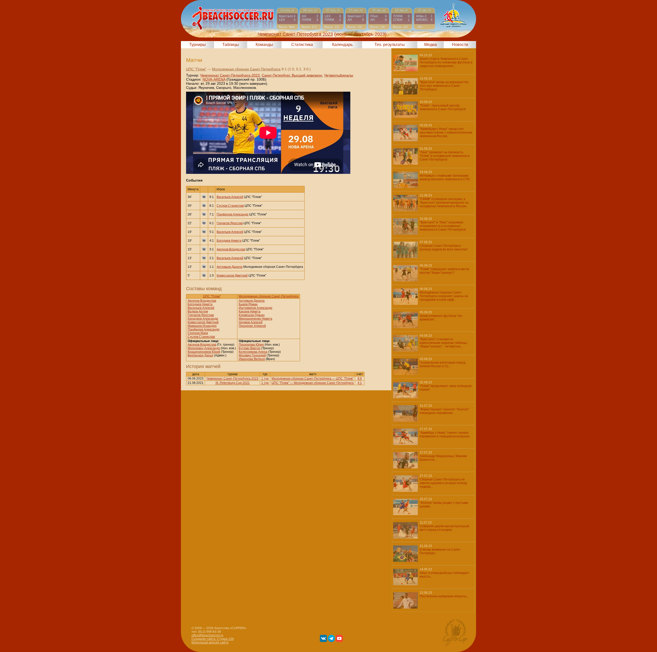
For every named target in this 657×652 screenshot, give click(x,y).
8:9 (360, 378)
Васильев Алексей (230, 197)
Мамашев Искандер (202, 326)
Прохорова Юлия (251, 344)
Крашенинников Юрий (204, 352)
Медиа (430, 44)
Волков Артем (198, 311)
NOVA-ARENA (213, 79)
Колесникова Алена (253, 352)
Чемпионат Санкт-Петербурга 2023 (230, 75)
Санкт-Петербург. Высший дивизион (292, 75)
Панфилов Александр (232, 214)
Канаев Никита (249, 311)
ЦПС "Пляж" (196, 69)
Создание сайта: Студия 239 (212, 639)
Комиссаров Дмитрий (232, 275)
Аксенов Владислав (231, 249)
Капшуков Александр (203, 318)
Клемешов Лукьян (252, 315)
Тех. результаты (389, 44)
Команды (264, 44)
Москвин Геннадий (252, 355)
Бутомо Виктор (249, 348)
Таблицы (230, 44)
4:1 (360, 383)
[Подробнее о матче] (287, 19)
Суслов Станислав (230, 205)
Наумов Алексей (251, 322)
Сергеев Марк (198, 333)
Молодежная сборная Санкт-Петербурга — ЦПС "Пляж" (313, 378)
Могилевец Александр (204, 348)
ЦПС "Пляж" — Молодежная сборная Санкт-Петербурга (313, 383)
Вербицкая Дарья (200, 355)
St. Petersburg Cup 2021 (232, 383)
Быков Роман (248, 304)
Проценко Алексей (252, 326)
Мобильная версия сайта (209, 642)
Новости (460, 44)
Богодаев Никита (229, 240)
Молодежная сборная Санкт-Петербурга (246, 69)
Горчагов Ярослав (230, 223)
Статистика (302, 44)
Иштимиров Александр (255, 308)
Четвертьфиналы (338, 75)
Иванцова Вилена (252, 359)
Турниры (197, 44)
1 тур (265, 378)
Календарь (342, 44)
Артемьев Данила (230, 267)
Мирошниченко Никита (255, 318)
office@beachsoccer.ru (207, 635)
